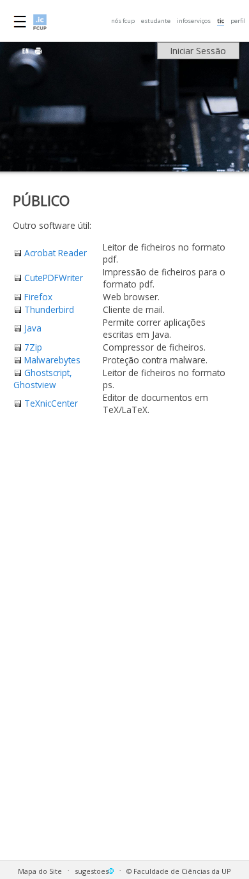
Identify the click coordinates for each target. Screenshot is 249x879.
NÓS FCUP (123, 21)
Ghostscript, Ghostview (42, 379)
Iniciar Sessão (198, 51)
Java (33, 328)
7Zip (33, 347)
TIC (220, 21)
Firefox (38, 297)
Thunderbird (49, 309)
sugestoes (92, 871)
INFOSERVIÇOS (194, 21)
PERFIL (238, 21)
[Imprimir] (38, 51)
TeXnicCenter (51, 403)
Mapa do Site (40, 871)
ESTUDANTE (155, 21)
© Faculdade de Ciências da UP (178, 871)
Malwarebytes (52, 360)
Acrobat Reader (55, 253)
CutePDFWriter (53, 278)
